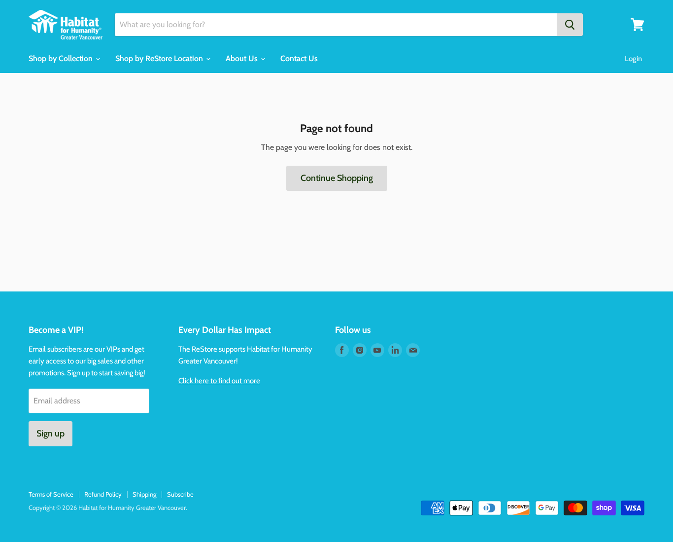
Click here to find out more (219, 380)
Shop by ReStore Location (160, 58)
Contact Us (299, 58)
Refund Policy (103, 494)
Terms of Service (51, 494)
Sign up (50, 433)
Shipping (144, 494)
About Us (243, 58)
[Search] (570, 24)
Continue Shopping (337, 178)
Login (633, 58)
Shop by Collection (62, 58)
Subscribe (180, 494)
